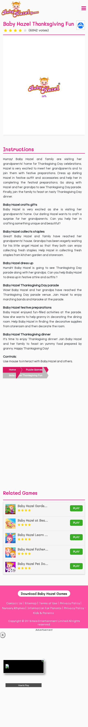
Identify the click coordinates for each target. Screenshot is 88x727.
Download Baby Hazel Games (44, 593)
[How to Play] (24, 666)
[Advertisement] (44, 435)
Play (76, 508)
